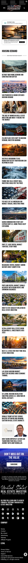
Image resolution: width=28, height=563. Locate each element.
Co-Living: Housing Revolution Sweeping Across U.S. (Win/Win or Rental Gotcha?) (13, 396)
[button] (4, 8)
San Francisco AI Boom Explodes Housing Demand (13, 96)
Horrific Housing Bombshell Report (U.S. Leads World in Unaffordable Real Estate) (12, 549)
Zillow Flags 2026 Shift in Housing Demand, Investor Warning (14, 139)
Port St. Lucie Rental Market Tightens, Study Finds (12, 245)
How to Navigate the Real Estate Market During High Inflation (13, 505)
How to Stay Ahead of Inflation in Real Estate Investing (13, 309)
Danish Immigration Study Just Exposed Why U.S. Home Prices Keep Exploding (14, 224)
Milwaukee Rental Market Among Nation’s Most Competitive (13, 266)
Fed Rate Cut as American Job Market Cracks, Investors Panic (13, 202)
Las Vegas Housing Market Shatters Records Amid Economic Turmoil (13, 373)
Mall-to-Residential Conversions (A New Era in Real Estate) (13, 485)
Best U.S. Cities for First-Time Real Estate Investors (14, 352)
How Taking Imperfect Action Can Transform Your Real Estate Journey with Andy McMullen (13, 441)
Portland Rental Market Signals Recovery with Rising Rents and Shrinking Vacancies (13, 287)
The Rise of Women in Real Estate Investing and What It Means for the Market (13, 117)
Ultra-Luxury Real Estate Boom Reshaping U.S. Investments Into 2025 (13, 330)
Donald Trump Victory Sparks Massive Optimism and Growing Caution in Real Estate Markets (13, 418)
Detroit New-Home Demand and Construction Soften (12, 76)
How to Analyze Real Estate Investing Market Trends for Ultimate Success (12, 463)
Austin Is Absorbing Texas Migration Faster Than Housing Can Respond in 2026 (14, 160)
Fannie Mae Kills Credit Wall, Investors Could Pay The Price (12, 182)
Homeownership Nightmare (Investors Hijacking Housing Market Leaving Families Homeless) (14, 527)
